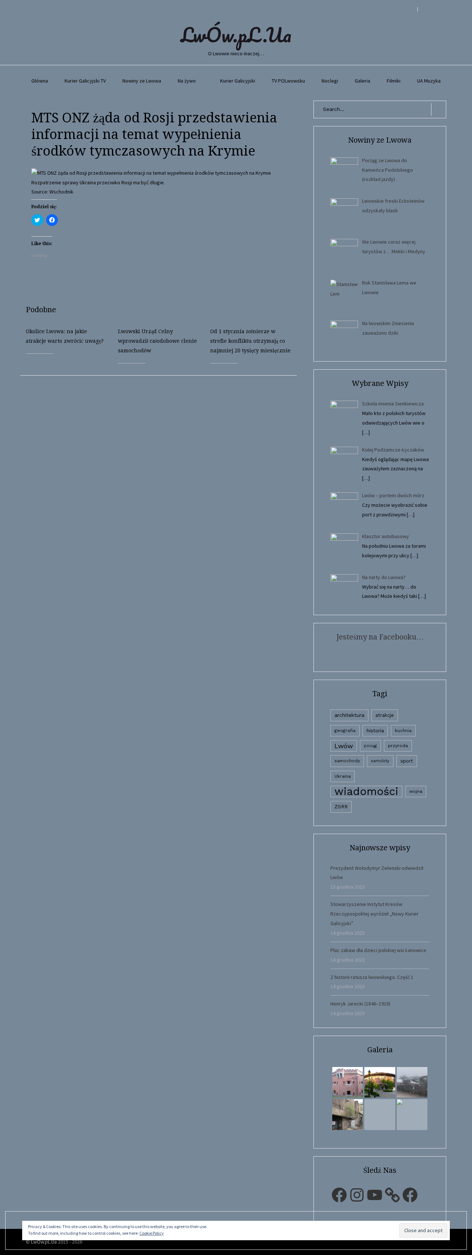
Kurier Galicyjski (237, 80)
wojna (415, 791)
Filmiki (393, 80)
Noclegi (330, 80)
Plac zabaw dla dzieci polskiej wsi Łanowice (378, 950)
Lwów (343, 746)
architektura (349, 715)
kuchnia (403, 730)
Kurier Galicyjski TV (85, 80)
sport (406, 761)
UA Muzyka (429, 80)
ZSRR (341, 806)
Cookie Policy (151, 1233)
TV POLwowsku (288, 80)
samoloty (380, 761)
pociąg (370, 745)
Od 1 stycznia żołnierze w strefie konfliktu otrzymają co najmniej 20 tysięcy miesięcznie (250, 340)
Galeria (362, 80)
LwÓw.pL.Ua (236, 34)
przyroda (398, 745)
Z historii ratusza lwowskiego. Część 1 (371, 977)
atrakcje (384, 715)
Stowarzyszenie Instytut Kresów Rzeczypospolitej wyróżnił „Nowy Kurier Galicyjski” (374, 914)
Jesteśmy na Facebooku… (380, 636)
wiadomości (366, 791)
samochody (347, 760)
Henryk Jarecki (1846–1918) (360, 1003)
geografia (344, 730)
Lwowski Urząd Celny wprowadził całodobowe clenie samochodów (157, 340)
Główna (39, 80)
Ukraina (342, 776)
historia (375, 730)
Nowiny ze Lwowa (141, 80)
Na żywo (187, 80)
